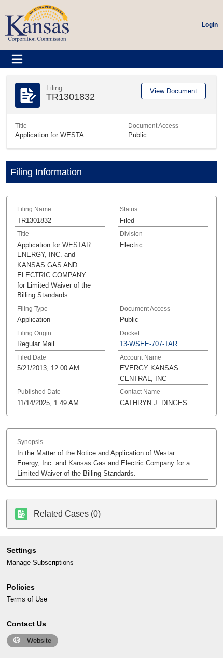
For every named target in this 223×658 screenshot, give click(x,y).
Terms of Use (27, 599)
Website (39, 641)
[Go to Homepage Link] (37, 23)
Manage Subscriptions (40, 562)
